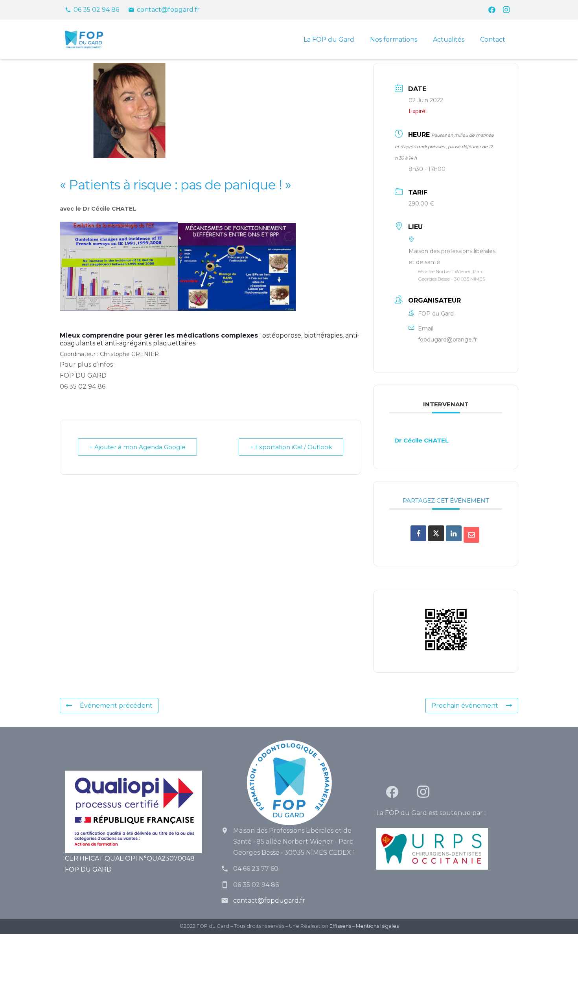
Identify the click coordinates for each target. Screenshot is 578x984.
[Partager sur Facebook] (418, 533)
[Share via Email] (471, 535)
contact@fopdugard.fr (269, 900)
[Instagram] (506, 10)
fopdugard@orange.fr (447, 339)
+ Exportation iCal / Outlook (291, 447)
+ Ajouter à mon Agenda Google (137, 447)
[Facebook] (492, 10)
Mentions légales (377, 926)
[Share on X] (436, 533)
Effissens (340, 926)
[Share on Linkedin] (454, 533)
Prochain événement (464, 705)
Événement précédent (116, 705)
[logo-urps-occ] (444, 849)
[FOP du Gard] (84, 39)
